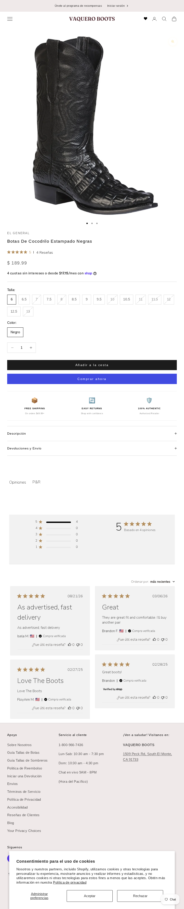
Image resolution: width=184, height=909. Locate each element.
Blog (10, 823)
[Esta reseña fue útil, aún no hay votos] (69, 644)
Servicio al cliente (73, 735)
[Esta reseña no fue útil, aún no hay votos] (77, 644)
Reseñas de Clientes (23, 815)
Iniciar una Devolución (24, 776)
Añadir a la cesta (92, 365)
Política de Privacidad (24, 799)
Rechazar (140, 896)
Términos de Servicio (23, 791)
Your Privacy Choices (24, 831)
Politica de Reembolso (24, 768)
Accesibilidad (17, 807)
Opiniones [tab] (17, 482)
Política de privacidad (69, 882)
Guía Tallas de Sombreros (27, 760)
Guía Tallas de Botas (23, 752)
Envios (12, 784)
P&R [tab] (36, 482)
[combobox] (153, 582)
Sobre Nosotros (19, 745)
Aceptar (89, 896)
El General (18, 233)
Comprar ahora (92, 379)
